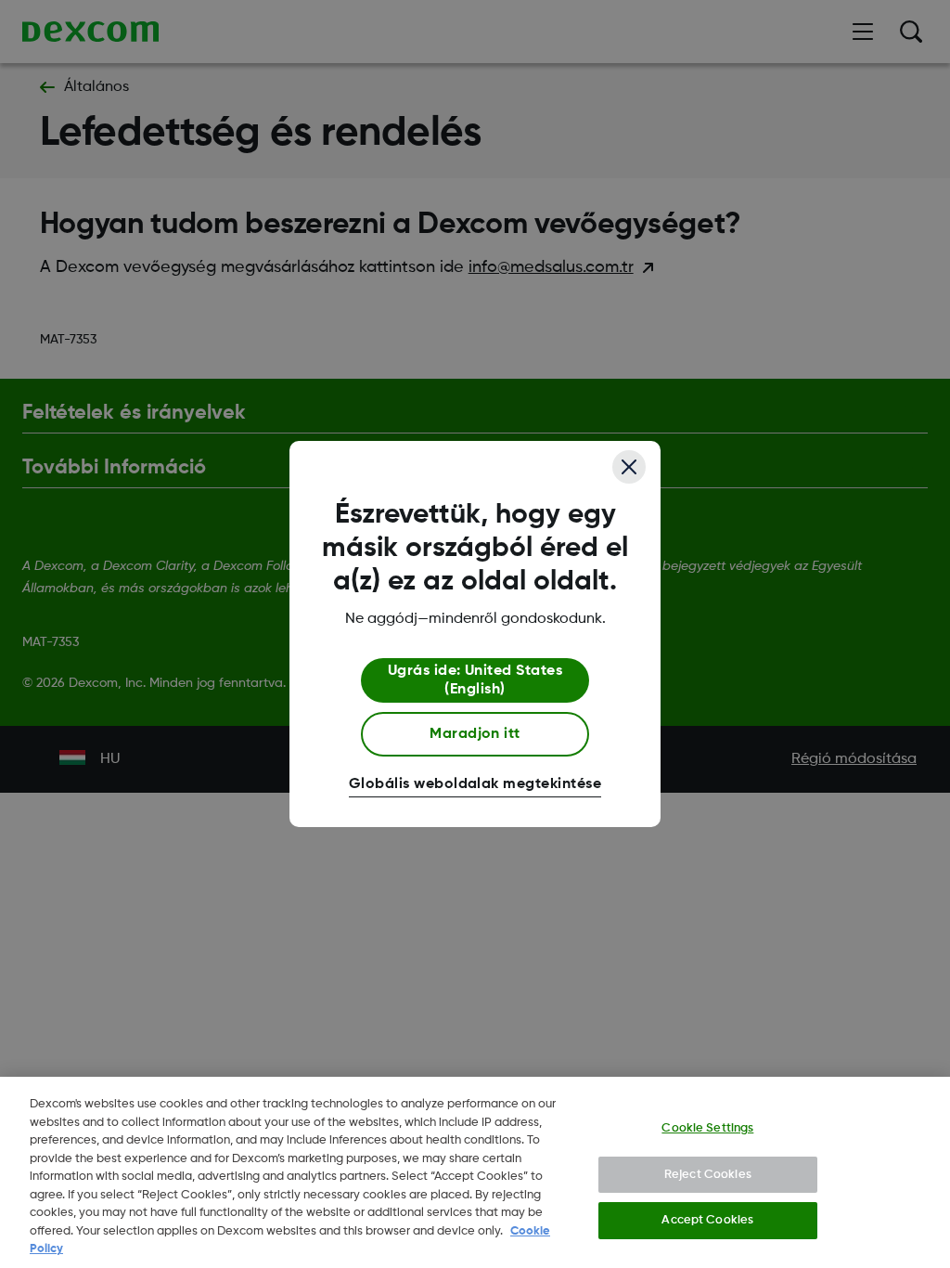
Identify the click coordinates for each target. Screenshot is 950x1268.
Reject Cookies (707, 1175)
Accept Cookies (707, 1220)
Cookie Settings (707, 1128)
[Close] (629, 467)
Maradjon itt (475, 734)
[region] (475, 1172)
